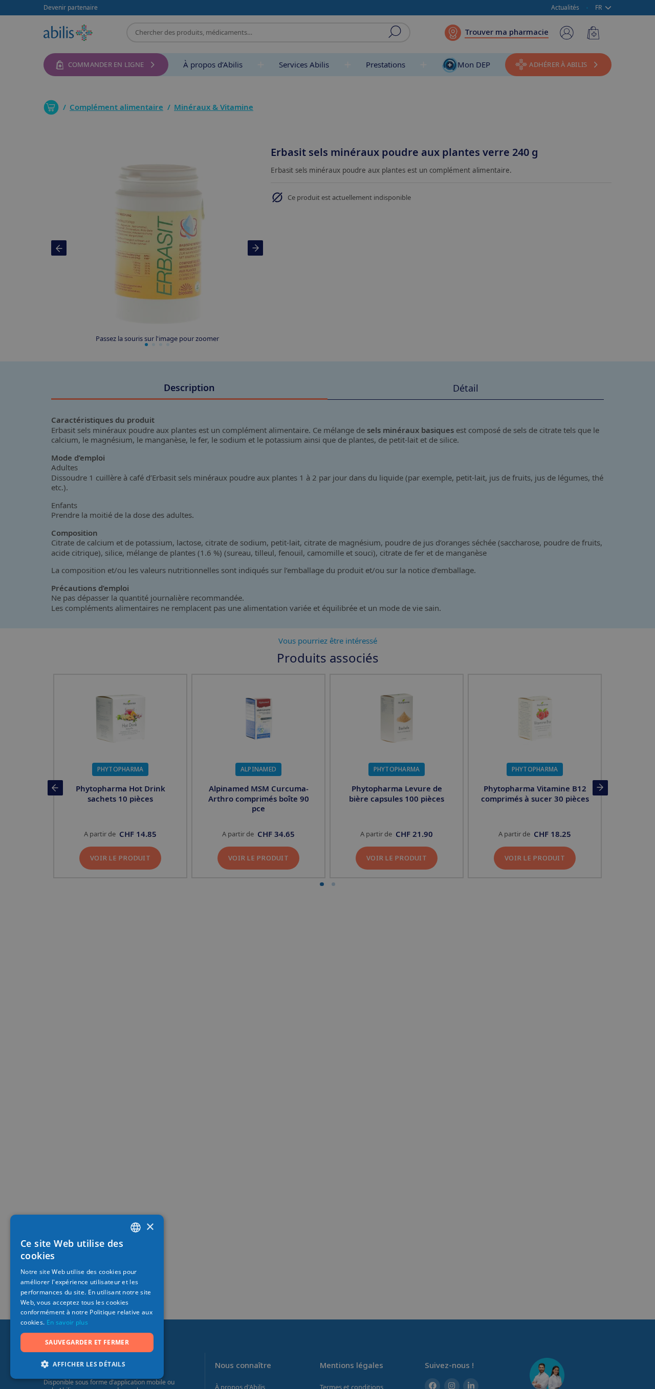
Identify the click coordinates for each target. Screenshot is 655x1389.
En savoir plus (67, 1322)
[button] (87, 1364)
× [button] (150, 1227)
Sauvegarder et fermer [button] (87, 1342)
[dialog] (327, 694)
